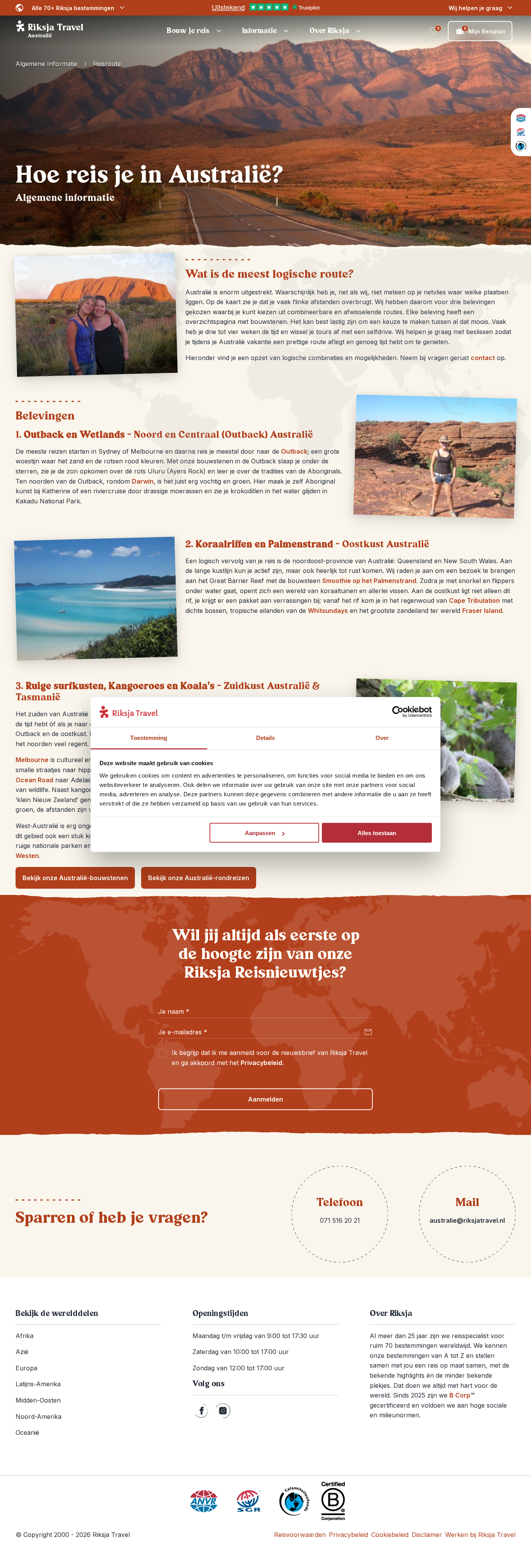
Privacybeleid (261, 1063)
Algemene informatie (46, 64)
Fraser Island (482, 610)
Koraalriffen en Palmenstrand (264, 544)
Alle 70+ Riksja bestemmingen (73, 8)
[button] (195, 31)
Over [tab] (382, 737)
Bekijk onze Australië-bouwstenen (75, 878)
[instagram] (223, 1410)
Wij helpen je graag (475, 8)
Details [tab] (265, 737)
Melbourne (32, 760)
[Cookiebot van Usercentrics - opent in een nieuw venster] (398, 712)
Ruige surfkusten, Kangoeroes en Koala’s (120, 686)
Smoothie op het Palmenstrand (369, 581)
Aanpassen (260, 833)
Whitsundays (328, 610)
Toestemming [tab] (148, 737)
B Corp (461, 1395)
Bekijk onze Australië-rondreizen (198, 878)
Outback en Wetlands (74, 434)
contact (483, 358)
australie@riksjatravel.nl (467, 1220)
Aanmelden (265, 1099)
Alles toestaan (377, 833)
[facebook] (201, 1410)
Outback (294, 451)
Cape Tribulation (474, 600)
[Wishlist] (433, 31)
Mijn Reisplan (485, 30)
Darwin (143, 481)
